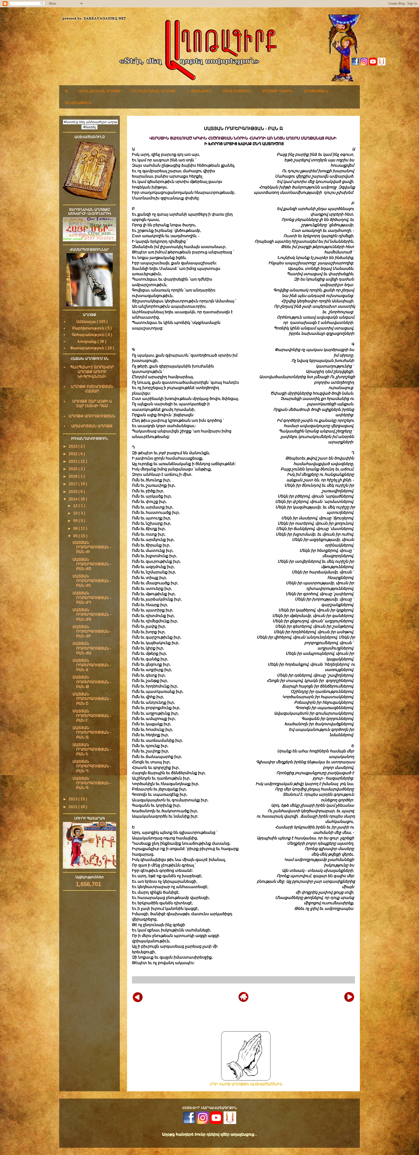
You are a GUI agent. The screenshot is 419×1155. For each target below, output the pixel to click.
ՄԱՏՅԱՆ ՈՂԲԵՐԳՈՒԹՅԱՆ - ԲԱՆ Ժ (92, 665)
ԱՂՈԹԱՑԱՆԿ (316, 91)
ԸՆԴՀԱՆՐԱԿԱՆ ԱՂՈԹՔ (153, 91)
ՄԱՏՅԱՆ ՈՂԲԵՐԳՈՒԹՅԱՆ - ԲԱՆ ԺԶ (92, 564)
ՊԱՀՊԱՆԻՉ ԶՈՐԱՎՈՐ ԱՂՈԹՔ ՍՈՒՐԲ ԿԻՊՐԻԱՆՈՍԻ (92, 371)
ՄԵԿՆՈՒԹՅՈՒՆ (237, 91)
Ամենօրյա (86, 322)
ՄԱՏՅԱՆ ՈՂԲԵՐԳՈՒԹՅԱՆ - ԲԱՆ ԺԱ (92, 648)
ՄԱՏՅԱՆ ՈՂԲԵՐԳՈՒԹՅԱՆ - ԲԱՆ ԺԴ (92, 597)
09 (76, 521)
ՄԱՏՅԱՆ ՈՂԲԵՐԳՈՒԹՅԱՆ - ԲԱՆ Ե (92, 749)
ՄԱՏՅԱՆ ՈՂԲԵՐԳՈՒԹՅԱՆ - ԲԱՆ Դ (92, 766)
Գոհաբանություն (88, 335)
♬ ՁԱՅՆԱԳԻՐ (199, 91)
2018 (73, 476)
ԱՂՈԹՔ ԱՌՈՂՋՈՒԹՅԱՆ (92, 416)
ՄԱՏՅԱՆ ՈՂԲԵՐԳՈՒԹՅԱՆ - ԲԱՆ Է (92, 715)
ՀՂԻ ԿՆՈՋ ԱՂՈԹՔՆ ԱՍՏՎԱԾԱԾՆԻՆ (246, 1084)
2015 (73, 492)
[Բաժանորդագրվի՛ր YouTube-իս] (373, 64)
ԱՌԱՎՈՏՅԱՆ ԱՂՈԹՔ (92, 426)
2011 (73, 807)
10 (76, 513)
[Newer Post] (138, 996)
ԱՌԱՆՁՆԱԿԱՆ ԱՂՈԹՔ (100, 91)
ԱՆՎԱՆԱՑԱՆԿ (78, 103)
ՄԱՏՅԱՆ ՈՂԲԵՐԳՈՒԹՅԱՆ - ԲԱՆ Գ (92, 783)
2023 (73, 446)
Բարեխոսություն (88, 328)
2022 (73, 454)
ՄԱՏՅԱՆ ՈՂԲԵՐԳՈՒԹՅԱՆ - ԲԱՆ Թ (92, 681)
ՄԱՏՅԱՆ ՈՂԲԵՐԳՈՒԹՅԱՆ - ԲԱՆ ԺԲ (92, 631)
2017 (73, 484)
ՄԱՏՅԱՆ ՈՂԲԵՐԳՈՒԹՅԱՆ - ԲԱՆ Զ (92, 732)
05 (76, 536)
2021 (73, 461)
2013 (73, 799)
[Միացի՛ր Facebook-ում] (355, 64)
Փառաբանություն (87, 348)
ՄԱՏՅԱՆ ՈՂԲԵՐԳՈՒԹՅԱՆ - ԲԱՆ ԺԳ (92, 614)
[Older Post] (349, 996)
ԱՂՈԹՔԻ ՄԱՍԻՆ (277, 91)
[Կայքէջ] (382, 64)
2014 (73, 499)
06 (76, 528)
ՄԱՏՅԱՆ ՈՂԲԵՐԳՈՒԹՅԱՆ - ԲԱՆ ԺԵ (92, 580)
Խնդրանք (87, 341)
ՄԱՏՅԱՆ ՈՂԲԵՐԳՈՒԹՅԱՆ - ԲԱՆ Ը (92, 698)
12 (76, 506)
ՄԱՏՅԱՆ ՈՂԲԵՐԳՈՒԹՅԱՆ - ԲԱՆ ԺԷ (92, 547)
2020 (73, 469)
